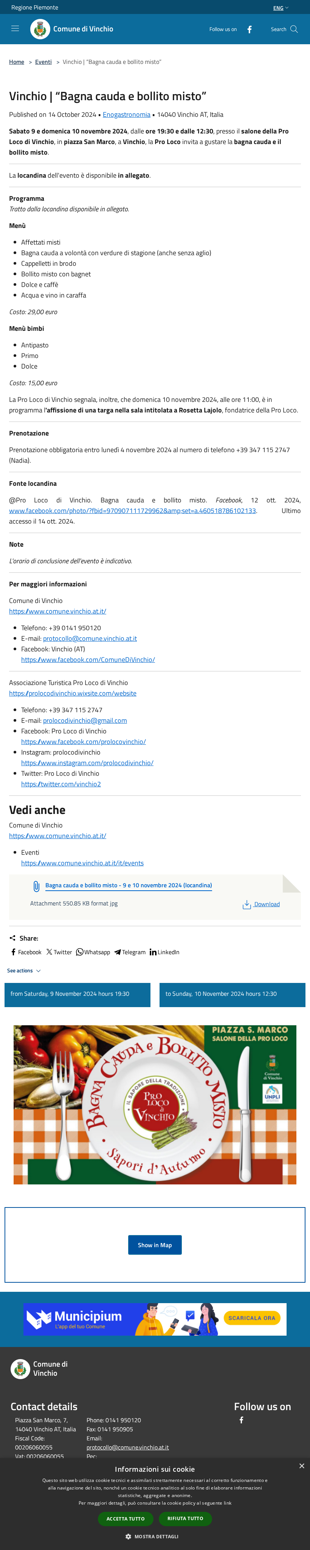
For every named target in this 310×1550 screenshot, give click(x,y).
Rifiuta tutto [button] (185, 1518)
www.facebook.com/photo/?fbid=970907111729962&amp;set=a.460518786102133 (132, 510)
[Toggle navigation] (15, 28)
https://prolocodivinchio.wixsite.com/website (72, 693)
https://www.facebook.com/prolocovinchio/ (83, 741)
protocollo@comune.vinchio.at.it (90, 638)
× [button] (301, 1466)
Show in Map (155, 1244)
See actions (20, 970)
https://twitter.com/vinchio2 (61, 784)
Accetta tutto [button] (126, 1519)
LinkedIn (169, 951)
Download (267, 903)
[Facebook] (246, 29)
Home (16, 61)
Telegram (134, 951)
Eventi (43, 61)
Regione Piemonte (34, 7)
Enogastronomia (126, 114)
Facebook (30, 951)
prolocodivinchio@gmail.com (85, 720)
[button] (154, 1536)
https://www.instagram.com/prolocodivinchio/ (87, 763)
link (227, 1503)
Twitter (63, 951)
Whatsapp (97, 951)
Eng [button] (278, 8)
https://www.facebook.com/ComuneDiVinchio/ (88, 659)
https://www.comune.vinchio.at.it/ (57, 611)
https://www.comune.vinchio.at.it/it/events (82, 863)
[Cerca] (294, 29)
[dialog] (155, 1504)
